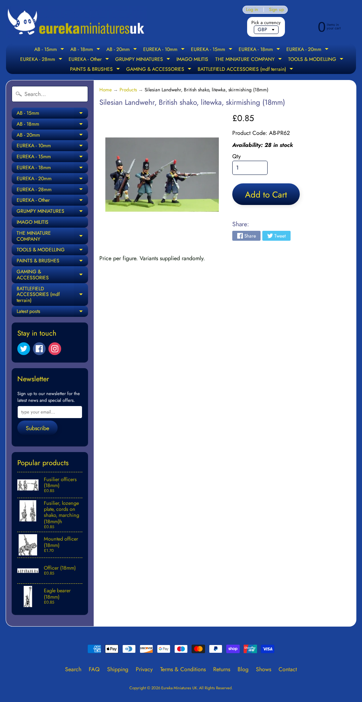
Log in (252, 9)
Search (73, 669)
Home (105, 89)
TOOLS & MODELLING (316, 60)
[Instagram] (54, 348)
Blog (243, 669)
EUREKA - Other (90, 60)
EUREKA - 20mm (308, 50)
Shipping (117, 669)
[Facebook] (39, 348)
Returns (221, 669)
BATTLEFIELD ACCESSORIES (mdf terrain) (246, 69)
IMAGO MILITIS (192, 59)
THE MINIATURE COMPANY (249, 60)
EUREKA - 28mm (42, 60)
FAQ (94, 669)
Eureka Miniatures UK (179, 688)
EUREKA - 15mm (212, 50)
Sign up (276, 9)
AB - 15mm (50, 50)
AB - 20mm (122, 50)
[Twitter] (23, 348)
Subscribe (37, 428)
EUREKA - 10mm (164, 50)
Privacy (144, 669)
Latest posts (52, 312)
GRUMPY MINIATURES (143, 60)
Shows (263, 669)
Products (128, 89)
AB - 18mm (86, 50)
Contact (288, 669)
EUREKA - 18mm (260, 50)
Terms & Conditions (183, 669)
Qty (236, 156)
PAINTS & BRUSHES (96, 69)
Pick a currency (266, 22)
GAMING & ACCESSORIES (159, 69)
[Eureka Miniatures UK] (76, 22)
